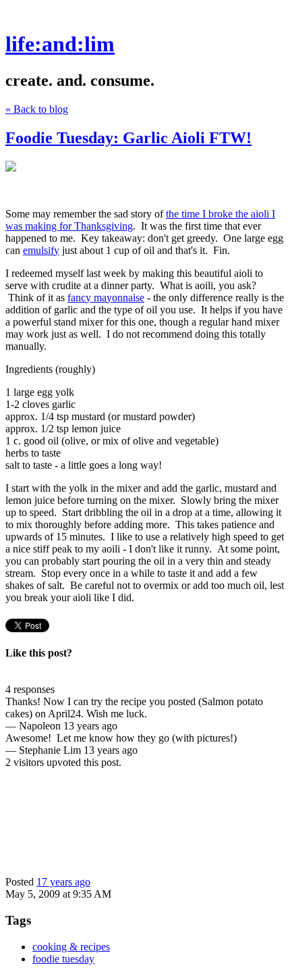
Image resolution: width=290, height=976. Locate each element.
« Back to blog (36, 109)
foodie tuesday (63, 959)
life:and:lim (60, 44)
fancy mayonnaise (105, 297)
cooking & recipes (71, 946)
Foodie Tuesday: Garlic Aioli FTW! (128, 138)
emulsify (41, 250)
